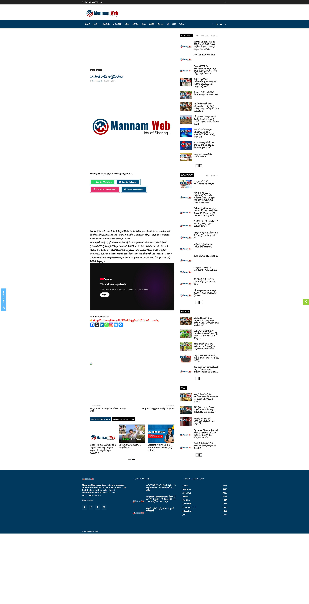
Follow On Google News (106, 189)
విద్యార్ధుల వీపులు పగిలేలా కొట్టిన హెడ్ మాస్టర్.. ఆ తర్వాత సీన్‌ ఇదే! (206, 235)
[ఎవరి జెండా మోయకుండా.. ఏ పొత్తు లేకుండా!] (132, 434)
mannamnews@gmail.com (106, 500)
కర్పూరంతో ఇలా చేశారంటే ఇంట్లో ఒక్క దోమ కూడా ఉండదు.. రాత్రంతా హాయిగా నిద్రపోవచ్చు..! (206, 369)
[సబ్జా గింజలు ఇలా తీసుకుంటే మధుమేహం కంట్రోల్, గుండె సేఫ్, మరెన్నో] (186, 358)
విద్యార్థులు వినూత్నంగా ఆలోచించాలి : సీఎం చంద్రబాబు (205, 268)
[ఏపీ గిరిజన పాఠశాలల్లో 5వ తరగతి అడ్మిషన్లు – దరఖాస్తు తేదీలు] (186, 282)
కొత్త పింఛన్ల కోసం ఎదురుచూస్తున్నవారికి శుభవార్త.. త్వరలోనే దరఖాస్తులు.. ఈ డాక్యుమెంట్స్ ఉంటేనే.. (206, 82)
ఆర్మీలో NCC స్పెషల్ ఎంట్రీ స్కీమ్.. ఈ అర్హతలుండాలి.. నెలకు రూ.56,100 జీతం (161, 487)
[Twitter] (225, 24)
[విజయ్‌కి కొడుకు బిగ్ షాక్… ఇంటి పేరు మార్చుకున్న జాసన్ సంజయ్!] (186, 446)
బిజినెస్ (151, 24)
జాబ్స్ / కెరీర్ (117, 24)
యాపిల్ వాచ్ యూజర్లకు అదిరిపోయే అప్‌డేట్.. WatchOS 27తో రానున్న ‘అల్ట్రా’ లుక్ (204, 133)
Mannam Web (97, 81)
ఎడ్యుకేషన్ (106, 24)
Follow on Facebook (135, 189)
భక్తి (168, 24)
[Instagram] (217, 24)
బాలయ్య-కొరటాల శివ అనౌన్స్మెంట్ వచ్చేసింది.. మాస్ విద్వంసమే (205, 421)
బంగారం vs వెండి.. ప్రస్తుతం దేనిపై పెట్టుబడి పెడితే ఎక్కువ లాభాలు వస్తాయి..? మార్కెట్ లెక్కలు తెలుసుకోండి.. (103, 448)
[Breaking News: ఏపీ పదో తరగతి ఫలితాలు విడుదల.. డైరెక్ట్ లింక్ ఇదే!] (161, 434)
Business (204, 36)
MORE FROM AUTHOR (123, 419)
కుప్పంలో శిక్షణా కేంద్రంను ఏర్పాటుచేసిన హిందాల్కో (203, 245)
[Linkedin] (102, 325)
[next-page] (133, 458)
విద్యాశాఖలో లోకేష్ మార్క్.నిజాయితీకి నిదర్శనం (204, 182)
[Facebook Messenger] (121, 325)
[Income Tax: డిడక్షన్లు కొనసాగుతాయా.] (186, 157)
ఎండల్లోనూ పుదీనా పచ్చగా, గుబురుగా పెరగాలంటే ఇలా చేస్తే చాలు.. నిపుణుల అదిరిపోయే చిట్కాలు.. (206, 334)
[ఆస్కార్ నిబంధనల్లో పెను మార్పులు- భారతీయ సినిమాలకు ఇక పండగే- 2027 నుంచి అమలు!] (186, 397)
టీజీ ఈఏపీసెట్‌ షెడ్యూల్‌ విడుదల (206, 256)
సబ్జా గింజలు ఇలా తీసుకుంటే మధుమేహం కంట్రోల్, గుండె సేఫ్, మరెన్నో (206, 357)
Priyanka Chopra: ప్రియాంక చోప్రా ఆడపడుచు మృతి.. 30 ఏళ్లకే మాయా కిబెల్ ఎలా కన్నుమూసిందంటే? (206, 434)
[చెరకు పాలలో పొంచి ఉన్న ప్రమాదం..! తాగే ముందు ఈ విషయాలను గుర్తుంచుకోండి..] (186, 346)
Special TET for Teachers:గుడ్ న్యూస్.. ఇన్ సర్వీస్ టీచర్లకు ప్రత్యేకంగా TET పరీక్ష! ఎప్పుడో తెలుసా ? (205, 70)
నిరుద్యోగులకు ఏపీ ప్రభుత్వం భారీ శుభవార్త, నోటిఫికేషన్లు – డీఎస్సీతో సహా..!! (206, 223)
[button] (225, 2)
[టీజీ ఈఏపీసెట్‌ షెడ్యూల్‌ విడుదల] (186, 259)
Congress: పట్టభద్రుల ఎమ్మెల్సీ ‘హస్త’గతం (157, 408)
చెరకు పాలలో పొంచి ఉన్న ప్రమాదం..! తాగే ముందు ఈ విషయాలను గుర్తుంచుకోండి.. (204, 346)
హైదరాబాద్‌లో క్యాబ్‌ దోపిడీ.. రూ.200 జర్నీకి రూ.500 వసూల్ (206, 93)
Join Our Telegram (129, 182)
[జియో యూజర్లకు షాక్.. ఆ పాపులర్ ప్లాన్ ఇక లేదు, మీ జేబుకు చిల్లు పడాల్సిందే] (186, 145)
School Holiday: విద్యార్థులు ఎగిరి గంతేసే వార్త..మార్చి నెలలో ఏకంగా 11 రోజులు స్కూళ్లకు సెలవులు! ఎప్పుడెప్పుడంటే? (206, 212)
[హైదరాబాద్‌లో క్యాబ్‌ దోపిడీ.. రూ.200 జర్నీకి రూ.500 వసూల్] (186, 95)
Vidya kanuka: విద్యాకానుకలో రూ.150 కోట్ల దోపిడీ (108, 409)
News (92, 70)
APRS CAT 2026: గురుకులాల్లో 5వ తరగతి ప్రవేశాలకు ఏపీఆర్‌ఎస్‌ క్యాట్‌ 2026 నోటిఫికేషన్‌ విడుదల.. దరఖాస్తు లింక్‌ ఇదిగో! (204, 198)
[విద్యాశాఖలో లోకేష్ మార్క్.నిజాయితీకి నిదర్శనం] (186, 184)
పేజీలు (181, 24)
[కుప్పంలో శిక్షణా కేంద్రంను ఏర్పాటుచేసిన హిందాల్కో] (186, 247)
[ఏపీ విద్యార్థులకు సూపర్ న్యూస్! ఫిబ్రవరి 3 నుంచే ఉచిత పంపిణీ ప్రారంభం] (186, 293)
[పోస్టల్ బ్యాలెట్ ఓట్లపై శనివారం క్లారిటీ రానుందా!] (138, 511)
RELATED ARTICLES (100, 419)
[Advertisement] (132, 51)
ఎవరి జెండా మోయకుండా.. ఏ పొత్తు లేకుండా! (130, 446)
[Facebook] (213, 24)
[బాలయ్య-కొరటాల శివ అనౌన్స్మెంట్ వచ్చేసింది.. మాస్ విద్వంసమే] (186, 421)
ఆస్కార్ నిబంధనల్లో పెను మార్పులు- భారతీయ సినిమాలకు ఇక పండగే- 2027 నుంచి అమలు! (206, 398)
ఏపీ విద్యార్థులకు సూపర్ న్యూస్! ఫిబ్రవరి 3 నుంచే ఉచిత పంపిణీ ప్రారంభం (205, 293)
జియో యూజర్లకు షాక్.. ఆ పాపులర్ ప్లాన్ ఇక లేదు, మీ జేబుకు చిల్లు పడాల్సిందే (204, 144)
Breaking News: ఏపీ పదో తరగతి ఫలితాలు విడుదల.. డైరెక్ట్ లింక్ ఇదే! (160, 447)
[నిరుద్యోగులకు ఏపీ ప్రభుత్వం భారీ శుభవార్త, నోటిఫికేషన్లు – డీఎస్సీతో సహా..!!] (186, 224)
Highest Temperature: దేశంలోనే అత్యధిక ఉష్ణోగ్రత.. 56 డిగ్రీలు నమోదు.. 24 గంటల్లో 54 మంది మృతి (161, 499)
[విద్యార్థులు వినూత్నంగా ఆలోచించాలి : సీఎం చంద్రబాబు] (186, 270)
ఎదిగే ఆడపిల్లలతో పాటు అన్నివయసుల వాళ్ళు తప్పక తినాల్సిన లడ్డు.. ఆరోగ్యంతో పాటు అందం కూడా (206, 107)
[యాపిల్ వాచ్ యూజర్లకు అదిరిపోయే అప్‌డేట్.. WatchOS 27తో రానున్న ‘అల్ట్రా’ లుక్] (186, 132)
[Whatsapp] (106, 325)
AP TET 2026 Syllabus (204, 54)
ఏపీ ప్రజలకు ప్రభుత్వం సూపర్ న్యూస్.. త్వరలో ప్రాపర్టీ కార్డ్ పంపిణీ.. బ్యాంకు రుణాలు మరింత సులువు (206, 120)
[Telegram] (221, 24)
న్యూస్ (95, 24)
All (197, 36)
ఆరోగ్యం (136, 24)
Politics (98, 70)
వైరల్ (174, 24)
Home (87, 24)
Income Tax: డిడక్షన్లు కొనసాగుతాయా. (203, 155)
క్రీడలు (144, 24)
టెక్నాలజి (160, 24)
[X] (97, 325)
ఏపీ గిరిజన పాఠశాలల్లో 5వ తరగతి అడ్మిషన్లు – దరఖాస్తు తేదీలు (205, 281)
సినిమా (127, 24)
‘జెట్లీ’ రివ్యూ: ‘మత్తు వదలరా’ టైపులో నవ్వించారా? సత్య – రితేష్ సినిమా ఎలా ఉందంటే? (204, 409)
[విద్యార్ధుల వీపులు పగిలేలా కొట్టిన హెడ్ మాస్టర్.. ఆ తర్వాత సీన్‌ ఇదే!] (186, 235)
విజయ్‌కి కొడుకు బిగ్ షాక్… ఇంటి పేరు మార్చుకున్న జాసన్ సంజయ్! (205, 445)
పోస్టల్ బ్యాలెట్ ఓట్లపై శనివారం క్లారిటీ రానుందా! (160, 509)
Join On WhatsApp (104, 182)
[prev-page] (129, 458)
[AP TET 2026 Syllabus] (186, 57)
